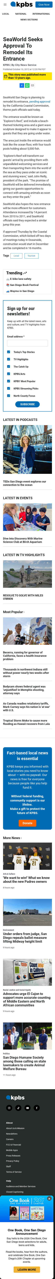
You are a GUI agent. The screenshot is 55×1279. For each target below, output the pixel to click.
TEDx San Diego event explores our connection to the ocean (24, 483)
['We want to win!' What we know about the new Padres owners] (27, 856)
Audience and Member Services (20, 1186)
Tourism (31, 256)
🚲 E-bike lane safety (18, 278)
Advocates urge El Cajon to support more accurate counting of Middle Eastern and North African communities (27, 999)
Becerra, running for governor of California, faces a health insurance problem (25, 656)
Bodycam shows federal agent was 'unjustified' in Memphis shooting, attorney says (24, 690)
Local (5, 13)
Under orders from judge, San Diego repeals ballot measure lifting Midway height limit (25, 937)
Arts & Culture (9, 874)
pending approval (39, 101)
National (20, 13)
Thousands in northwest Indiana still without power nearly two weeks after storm (26, 673)
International (41, 13)
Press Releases (13, 1155)
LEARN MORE (27, 1270)
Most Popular (13, 612)
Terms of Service (14, 1172)
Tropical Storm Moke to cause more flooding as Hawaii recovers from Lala (26, 722)
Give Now (44, 4)
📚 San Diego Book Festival (22, 284)
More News (11, 838)
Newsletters (11, 1134)
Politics (6, 1053)
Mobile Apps (12, 1150)
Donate (27, 823)
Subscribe (27, 404)
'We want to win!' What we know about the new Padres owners (26, 879)
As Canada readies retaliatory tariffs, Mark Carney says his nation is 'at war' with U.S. (26, 707)
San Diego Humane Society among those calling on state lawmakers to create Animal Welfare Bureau (24, 1063)
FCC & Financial (13, 1145)
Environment (8, 930)
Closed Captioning (14, 1192)
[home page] (22, 5)
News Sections (29, 19)
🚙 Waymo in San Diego (20, 291)
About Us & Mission (15, 1128)
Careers (9, 1139)
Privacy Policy (12, 1161)
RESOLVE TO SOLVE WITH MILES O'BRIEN (23, 597)
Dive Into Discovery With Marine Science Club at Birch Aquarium (22, 540)
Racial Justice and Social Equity (17, 990)
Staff (8, 1166)
